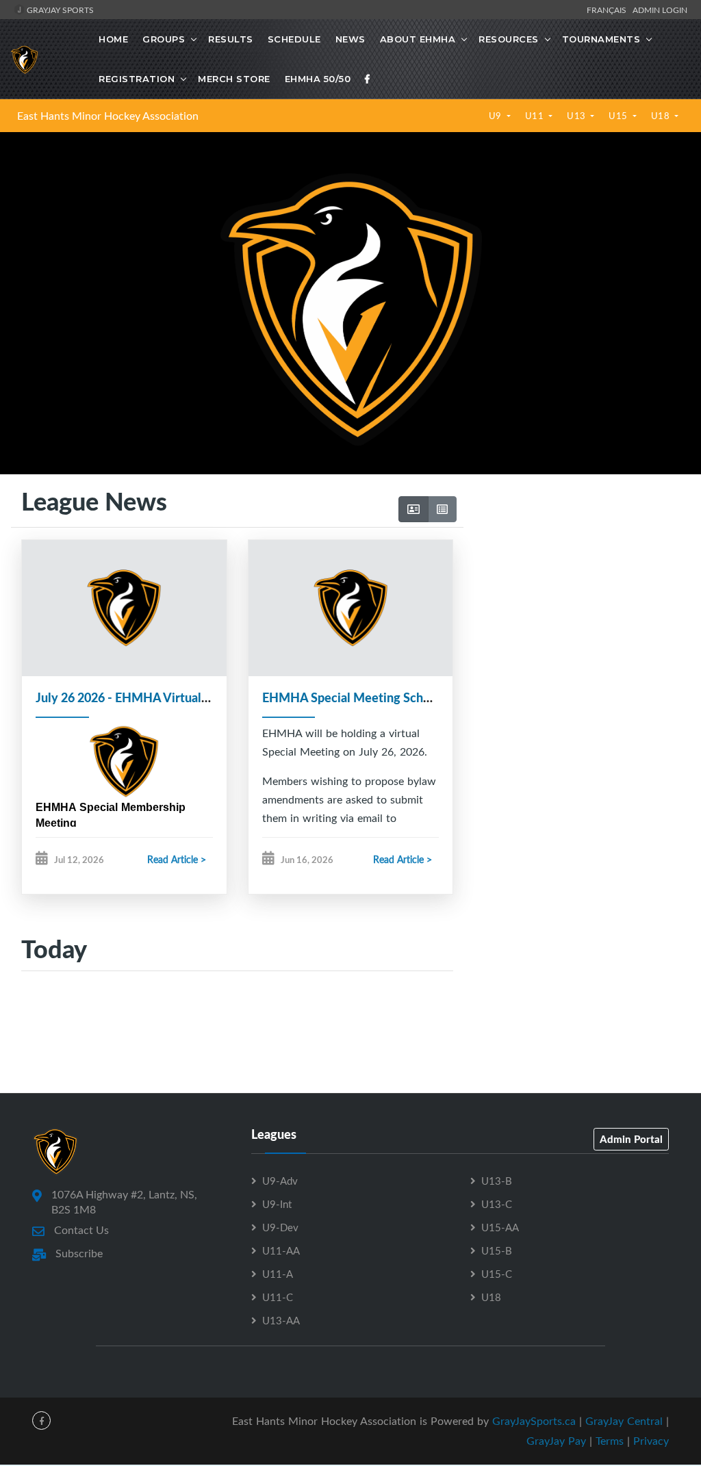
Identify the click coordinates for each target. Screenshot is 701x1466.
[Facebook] (367, 79)
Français (608, 9)
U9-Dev (280, 1227)
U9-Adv (280, 1180)
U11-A (277, 1274)
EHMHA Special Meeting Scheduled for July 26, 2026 (408, 697)
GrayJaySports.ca (534, 1420)
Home (113, 39)
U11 (535, 116)
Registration (137, 78)
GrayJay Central (624, 1420)
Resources (509, 39)
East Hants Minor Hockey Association (108, 115)
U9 (497, 116)
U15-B (496, 1250)
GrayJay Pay (556, 1440)
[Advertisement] (577, 607)
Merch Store (234, 78)
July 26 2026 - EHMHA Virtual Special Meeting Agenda (187, 697)
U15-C (496, 1274)
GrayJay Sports (59, 9)
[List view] (442, 509)
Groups (163, 39)
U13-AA (281, 1320)
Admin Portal (631, 1138)
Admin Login (660, 9)
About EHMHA (418, 39)
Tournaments (601, 39)
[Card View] (413, 509)
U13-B (496, 1180)
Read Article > (176, 859)
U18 (661, 116)
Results (230, 39)
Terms (610, 1440)
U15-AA (500, 1227)
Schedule (294, 39)
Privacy (651, 1440)
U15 (619, 116)
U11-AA (281, 1250)
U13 (577, 116)
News (350, 39)
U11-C (277, 1297)
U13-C (496, 1204)
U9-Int (277, 1204)
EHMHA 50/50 (318, 78)
